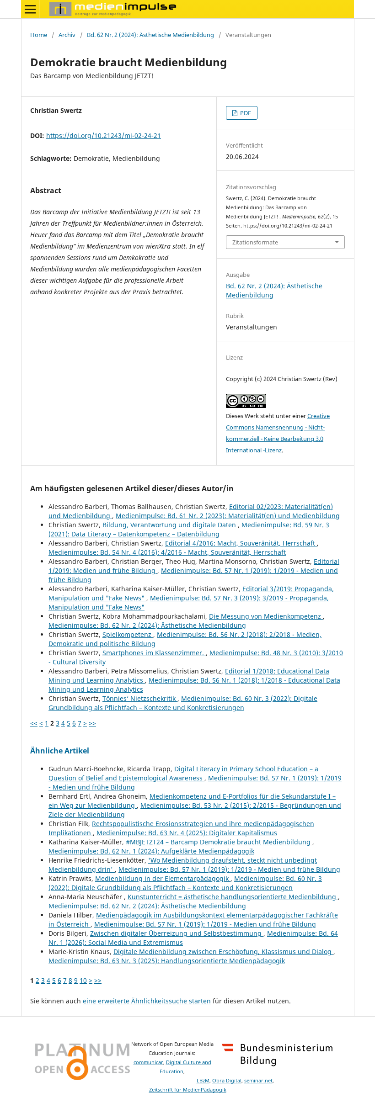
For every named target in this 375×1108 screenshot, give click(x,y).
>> (92, 723)
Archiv (67, 35)
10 (83, 980)
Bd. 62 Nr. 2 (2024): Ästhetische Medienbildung (150, 35)
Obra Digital (226, 1080)
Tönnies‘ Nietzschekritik (139, 698)
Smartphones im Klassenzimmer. (154, 652)
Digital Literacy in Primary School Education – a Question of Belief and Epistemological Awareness (183, 773)
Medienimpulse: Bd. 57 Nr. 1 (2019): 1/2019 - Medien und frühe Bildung (229, 869)
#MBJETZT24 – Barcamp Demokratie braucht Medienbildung (219, 842)
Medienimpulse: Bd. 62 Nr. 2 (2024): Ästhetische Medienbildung (147, 625)
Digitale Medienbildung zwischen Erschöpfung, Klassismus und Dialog (223, 951)
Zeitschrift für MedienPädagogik (187, 1090)
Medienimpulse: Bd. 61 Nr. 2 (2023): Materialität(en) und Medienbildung (228, 515)
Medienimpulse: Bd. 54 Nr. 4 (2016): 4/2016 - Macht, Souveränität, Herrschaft (167, 552)
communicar (148, 1062)
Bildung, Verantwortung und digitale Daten (170, 524)
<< (34, 723)
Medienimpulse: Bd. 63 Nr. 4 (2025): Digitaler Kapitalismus (186, 832)
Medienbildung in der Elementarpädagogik (162, 878)
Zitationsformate (255, 242)
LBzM (203, 1080)
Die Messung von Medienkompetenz (266, 616)
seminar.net (258, 1080)
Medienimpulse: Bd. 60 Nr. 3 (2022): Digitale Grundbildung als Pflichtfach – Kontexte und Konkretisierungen (182, 703)
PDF (245, 113)
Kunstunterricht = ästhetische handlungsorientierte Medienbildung (233, 896)
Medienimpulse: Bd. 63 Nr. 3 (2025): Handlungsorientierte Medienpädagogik (166, 960)
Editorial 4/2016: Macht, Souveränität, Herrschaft (241, 543)
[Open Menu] (30, 9)
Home (38, 35)
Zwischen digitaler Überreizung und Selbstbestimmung (176, 933)
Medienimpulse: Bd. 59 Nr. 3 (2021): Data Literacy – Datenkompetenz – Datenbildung (188, 529)
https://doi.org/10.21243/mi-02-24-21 (103, 135)
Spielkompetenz (127, 634)
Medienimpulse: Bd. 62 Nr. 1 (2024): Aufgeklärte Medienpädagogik (151, 851)
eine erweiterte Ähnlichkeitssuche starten (147, 1001)
